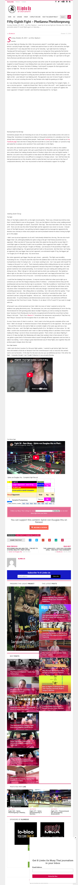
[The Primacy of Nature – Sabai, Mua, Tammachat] (23, 676)
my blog (47, 139)
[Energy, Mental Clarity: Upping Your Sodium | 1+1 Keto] (23, 783)
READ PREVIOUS (12, 546)
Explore (19, 17)
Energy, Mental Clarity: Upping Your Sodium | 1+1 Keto (22, 780)
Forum (26, 17)
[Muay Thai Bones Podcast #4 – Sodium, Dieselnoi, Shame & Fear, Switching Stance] (23, 765)
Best (14, 656)
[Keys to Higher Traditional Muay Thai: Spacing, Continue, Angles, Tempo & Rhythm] (55, 693)
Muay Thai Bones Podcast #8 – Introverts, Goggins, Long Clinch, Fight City (21, 743)
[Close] (75, 837)
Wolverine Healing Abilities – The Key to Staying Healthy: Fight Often (22, 549)
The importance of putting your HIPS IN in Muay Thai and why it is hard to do (53, 617)
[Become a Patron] (23, 650)
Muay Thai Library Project (50, 17)
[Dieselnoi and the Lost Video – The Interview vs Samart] (23, 694)
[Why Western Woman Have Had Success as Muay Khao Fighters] (55, 675)
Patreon (18, 2)
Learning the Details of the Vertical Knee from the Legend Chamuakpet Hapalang (54, 635)
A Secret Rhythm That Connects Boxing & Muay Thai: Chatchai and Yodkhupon (54, 599)
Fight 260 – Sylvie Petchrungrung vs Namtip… (17, 811)
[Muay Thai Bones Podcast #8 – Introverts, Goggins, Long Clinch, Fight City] (23, 747)
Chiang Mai (29, 535)
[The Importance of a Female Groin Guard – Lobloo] (55, 657)
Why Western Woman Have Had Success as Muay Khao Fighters (53, 672)
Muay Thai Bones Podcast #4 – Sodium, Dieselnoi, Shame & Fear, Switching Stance (21, 761)
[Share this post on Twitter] (36, 540)
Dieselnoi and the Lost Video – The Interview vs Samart (22, 691)
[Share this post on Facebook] (30, 540)
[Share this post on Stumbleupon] (56, 540)
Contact (24, 2)
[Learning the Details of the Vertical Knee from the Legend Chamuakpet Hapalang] (55, 639)
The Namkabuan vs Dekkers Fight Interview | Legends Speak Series (22, 726)
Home (9, 17)
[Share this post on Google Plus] (43, 540)
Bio (14, 17)
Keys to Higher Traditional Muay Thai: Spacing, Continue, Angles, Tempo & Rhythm (53, 688)
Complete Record (35, 17)
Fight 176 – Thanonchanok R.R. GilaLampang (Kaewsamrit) (60, 812)
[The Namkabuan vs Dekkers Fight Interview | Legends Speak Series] (23, 729)
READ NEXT (67, 546)
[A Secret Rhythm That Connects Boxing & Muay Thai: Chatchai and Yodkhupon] (55, 604)
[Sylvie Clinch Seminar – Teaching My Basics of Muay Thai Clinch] (23, 712)
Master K (30, 315)
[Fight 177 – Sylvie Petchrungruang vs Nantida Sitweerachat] (40, 807)
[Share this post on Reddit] (62, 540)
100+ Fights (20, 535)
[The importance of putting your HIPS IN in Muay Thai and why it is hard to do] (55, 621)
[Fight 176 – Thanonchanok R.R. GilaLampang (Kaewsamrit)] (62, 807)
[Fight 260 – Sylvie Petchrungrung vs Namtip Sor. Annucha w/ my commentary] (19, 807)
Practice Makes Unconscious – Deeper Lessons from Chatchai (53, 707)
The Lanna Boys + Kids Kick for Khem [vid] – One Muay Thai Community (57, 549)
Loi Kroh (37, 535)
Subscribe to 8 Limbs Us (39, 573)
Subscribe (10, 2)
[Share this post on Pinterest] (49, 540)
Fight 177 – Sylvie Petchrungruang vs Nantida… (36, 812)
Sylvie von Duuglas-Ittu (15, 552)
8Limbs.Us (12, 33)
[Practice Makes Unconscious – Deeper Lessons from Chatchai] (55, 710)
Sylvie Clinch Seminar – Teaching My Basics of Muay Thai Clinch (22, 708)
